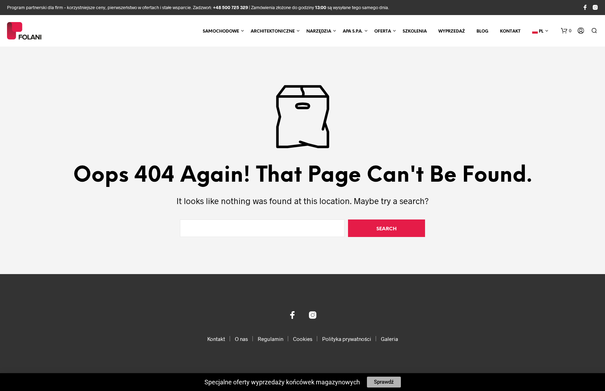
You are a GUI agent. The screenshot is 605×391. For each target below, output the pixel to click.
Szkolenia (415, 31)
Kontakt (510, 31)
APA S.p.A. (353, 31)
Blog (482, 31)
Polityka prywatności (346, 339)
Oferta (382, 31)
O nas (241, 339)
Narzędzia (318, 31)
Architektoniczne (273, 31)
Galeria (389, 339)
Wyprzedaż (451, 31)
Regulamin (270, 339)
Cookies (302, 339)
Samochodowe (221, 31)
